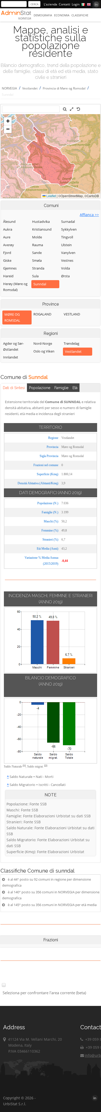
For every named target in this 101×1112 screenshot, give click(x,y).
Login (76, 4)
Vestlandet (30, 88)
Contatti (64, 4)
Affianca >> (89, 214)
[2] (45, 765)
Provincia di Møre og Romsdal (64, 88)
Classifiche (79, 15)
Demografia (43, 15)
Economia (61, 15)
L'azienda (50, 4)
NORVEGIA (9, 88)
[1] (24, 765)
